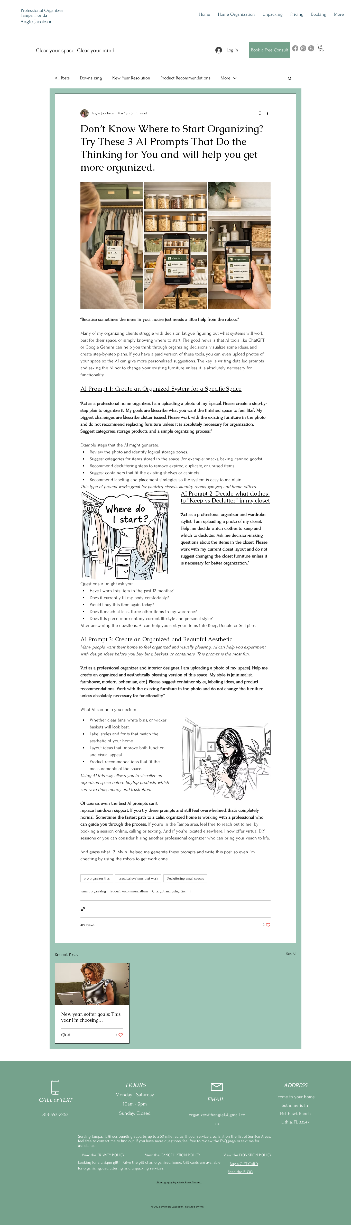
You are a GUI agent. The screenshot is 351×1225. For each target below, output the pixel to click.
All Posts (62, 78)
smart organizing (93, 891)
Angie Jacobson (37, 21)
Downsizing (91, 78)
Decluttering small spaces (185, 878)
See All (291, 954)
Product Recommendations (185, 78)
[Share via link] (82, 909)
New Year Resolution (131, 78)
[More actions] (267, 113)
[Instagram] (303, 48)
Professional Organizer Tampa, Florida (42, 13)
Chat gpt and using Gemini (171, 891)
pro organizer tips (97, 878)
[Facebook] (295, 48)
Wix (201, 1206)
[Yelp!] (311, 48)
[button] (321, 47)
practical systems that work (138, 878)
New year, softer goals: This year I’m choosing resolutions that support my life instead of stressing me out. (91, 1017)
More (225, 78)
